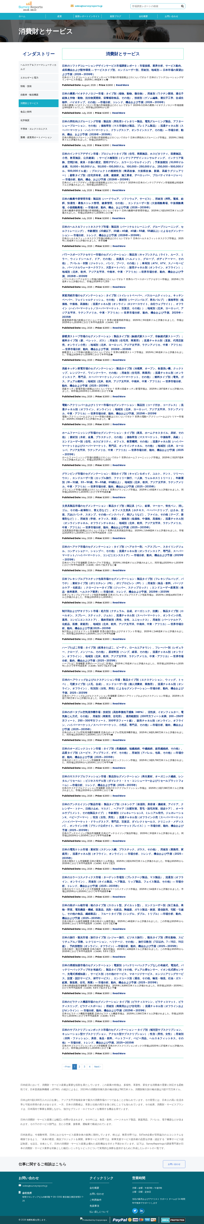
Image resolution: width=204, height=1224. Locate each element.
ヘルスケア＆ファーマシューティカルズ (38, 67)
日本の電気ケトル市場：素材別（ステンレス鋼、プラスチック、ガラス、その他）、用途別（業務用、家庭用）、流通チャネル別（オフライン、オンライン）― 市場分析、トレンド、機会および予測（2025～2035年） (123, 854)
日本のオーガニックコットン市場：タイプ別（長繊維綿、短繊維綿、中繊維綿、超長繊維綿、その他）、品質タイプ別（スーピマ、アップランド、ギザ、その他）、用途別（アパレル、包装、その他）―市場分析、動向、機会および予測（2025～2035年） (123, 753)
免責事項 (94, 1206)
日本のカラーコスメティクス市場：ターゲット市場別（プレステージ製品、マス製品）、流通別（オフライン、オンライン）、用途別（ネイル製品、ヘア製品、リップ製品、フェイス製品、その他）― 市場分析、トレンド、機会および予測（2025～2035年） (123, 881)
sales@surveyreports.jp (88, 5)
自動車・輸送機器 (29, 94)
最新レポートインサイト (87, 16)
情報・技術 (26, 86)
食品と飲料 (26, 111)
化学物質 (24, 120)
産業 (59, 16)
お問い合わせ (171, 16)
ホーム (22, 16)
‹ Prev (67, 1066)
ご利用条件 (96, 1200)
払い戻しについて (99, 1212)
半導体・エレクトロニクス (33, 129)
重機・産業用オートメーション (36, 137)
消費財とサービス (29, 103)
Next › (97, 1066)
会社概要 (143, 16)
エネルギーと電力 (29, 77)
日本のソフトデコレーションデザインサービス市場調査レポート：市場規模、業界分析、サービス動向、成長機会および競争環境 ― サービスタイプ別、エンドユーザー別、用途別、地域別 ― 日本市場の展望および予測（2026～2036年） (123, 70)
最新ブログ (115, 16)
